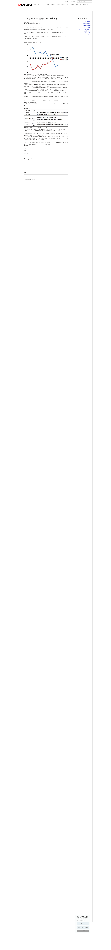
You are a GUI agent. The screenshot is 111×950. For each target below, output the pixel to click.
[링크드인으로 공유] (32, 159)
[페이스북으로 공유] (24, 159)
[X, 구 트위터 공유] (28, 159)
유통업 (25, 150)
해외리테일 (26, 153)
